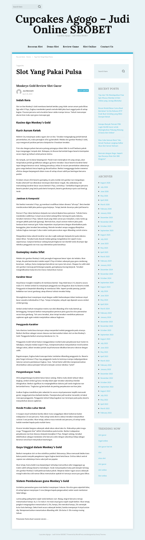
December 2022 (106, 373)
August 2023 (105, 339)
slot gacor (102, 435)
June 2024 (104, 295)
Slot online (102, 475)
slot (99, 452)
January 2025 (105, 265)
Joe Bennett (28, 90)
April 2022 (104, 404)
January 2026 (105, 213)
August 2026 (105, 183)
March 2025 (105, 256)
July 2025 (104, 239)
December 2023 (106, 321)
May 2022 (104, 399)
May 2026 (104, 196)
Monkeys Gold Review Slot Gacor (39, 86)
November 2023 (106, 326)
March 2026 (105, 204)
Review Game (71, 46)
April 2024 (104, 304)
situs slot (102, 458)
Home (28, 57)
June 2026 (104, 191)
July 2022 (104, 395)
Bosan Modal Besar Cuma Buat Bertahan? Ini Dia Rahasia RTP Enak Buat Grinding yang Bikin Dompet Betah (110, 112)
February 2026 (106, 209)
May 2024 (104, 300)
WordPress (80, 534)
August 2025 (105, 235)
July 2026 (104, 187)
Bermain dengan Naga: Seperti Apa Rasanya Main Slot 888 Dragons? (110, 156)
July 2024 (104, 291)
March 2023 (105, 360)
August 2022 (105, 391)
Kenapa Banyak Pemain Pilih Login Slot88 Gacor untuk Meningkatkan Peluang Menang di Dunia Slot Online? (110, 128)
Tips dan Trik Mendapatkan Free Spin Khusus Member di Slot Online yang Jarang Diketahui (111, 98)
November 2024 (106, 274)
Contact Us (107, 46)
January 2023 (105, 369)
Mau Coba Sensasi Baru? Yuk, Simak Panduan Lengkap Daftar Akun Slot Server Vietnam (110, 143)
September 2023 (106, 334)
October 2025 (105, 226)
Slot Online (89, 46)
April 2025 (104, 252)
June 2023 (104, 347)
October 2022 (105, 382)
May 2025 (104, 248)
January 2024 (105, 317)
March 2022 (105, 408)
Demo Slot (53, 46)
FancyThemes (101, 534)
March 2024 (105, 308)
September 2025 (106, 230)
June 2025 (104, 243)
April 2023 (104, 356)
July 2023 (104, 343)
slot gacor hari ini (105, 446)
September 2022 (106, 386)
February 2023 (106, 365)
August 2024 (105, 287)
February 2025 (106, 261)
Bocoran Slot (35, 46)
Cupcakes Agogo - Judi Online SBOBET (53, 534)
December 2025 (106, 217)
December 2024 (106, 269)
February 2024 (106, 313)
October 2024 (105, 278)
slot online (102, 470)
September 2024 (106, 282)
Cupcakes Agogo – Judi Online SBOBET (72, 24)
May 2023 (104, 352)
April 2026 (104, 200)
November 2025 (106, 222)
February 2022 (106, 413)
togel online (103, 441)
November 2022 (106, 378)
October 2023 (105, 330)
